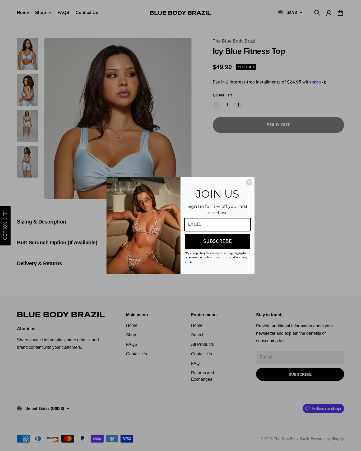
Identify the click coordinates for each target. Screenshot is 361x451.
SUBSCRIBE (217, 241)
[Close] (249, 182)
